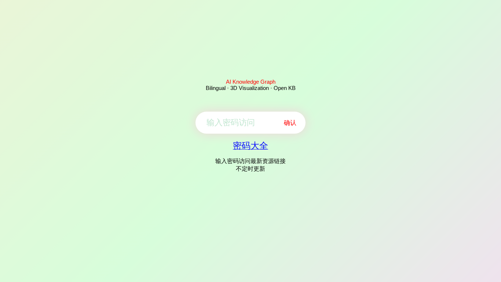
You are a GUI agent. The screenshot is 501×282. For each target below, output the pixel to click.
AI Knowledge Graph (250, 82)
